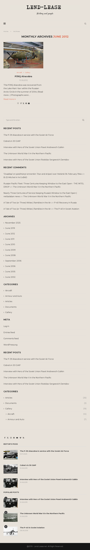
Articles (8, 301)
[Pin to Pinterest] (26, 103)
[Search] (85, 23)
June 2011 (9, 239)
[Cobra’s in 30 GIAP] (11, 469)
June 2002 (10, 277)
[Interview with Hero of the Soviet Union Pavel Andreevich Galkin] (11, 483)
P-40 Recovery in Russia (65, 203)
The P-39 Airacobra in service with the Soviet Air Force (29, 135)
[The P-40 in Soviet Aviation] (11, 531)
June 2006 (10, 266)
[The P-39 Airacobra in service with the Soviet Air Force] (11, 454)
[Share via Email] (29, 103)
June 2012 (10, 234)
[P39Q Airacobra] (23, 55)
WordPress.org (10, 345)
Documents (10, 307)
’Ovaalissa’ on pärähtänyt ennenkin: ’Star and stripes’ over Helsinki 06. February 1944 (43, 174)
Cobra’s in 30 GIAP (12, 141)
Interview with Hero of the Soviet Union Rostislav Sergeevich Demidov (36, 160)
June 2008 (10, 255)
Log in (6, 326)
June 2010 (10, 244)
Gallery (8, 312)
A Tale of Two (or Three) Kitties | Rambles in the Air (27, 203)
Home (6, 31)
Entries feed (9, 332)
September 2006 (13, 261)
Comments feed (11, 338)
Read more (9, 99)
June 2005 (10, 271)
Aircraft (8, 290)
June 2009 (10, 250)
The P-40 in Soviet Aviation (66, 209)
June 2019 (10, 228)
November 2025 (13, 223)
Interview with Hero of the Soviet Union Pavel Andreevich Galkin (34, 147)
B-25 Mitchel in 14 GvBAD (15, 177)
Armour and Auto (13, 296)
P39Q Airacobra (23, 76)
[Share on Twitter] (23, 103)
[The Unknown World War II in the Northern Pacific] (11, 517)
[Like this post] (18, 103)
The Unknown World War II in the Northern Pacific (27, 153)
